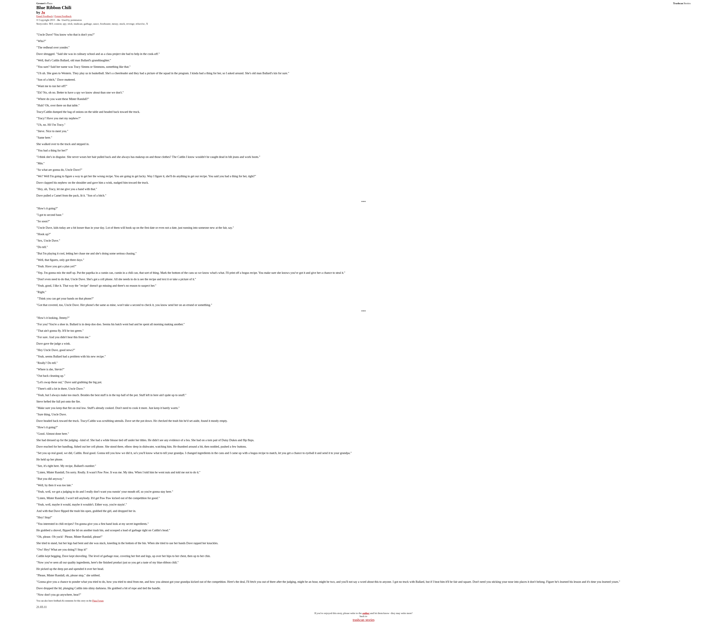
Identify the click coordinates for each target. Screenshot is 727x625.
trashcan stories (363, 620)
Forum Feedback (63, 16)
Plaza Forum (98, 600)
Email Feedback (44, 16)
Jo (43, 12)
